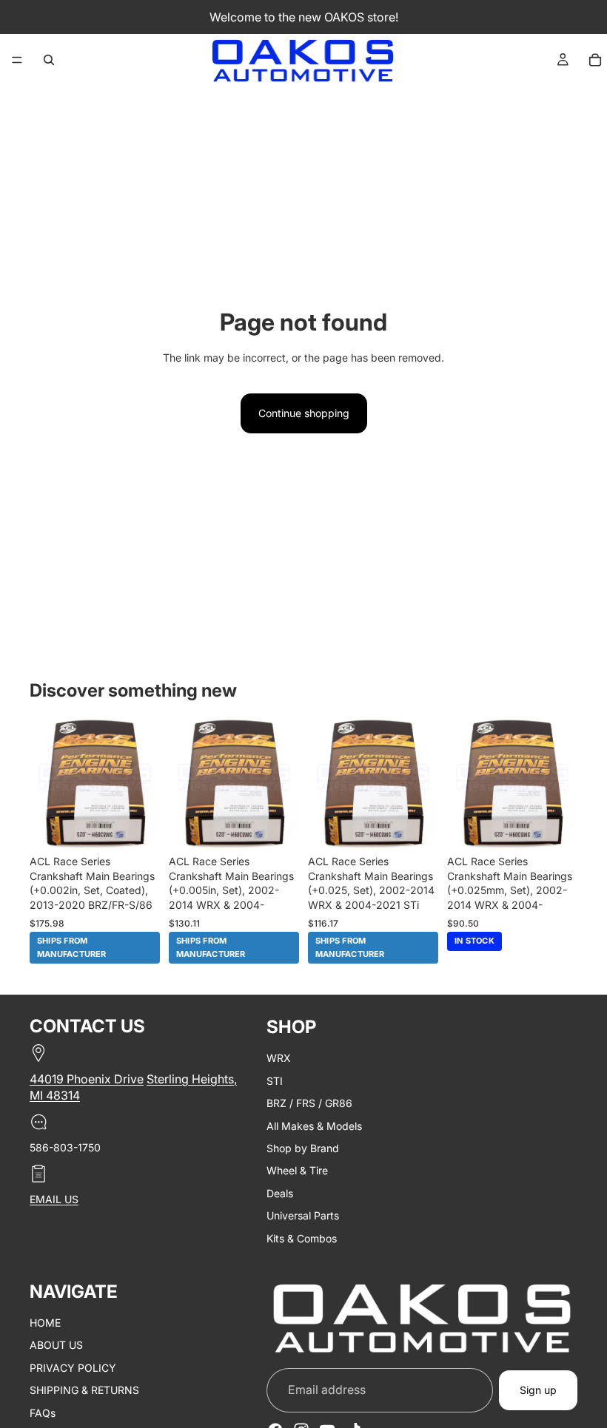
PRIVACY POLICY (73, 1367)
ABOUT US (56, 1345)
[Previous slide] (46, 783)
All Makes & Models (314, 1125)
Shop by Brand (302, 1148)
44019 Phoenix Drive (87, 1079)
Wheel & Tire (297, 1170)
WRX (278, 1058)
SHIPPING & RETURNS (84, 1390)
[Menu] (17, 60)
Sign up (538, 1390)
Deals (279, 1192)
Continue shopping (303, 413)
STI (274, 1081)
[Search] (49, 60)
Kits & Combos (301, 1237)
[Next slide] (143, 783)
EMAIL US (54, 1199)
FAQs (43, 1412)
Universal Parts (302, 1215)
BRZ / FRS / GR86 (309, 1103)
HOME (45, 1322)
